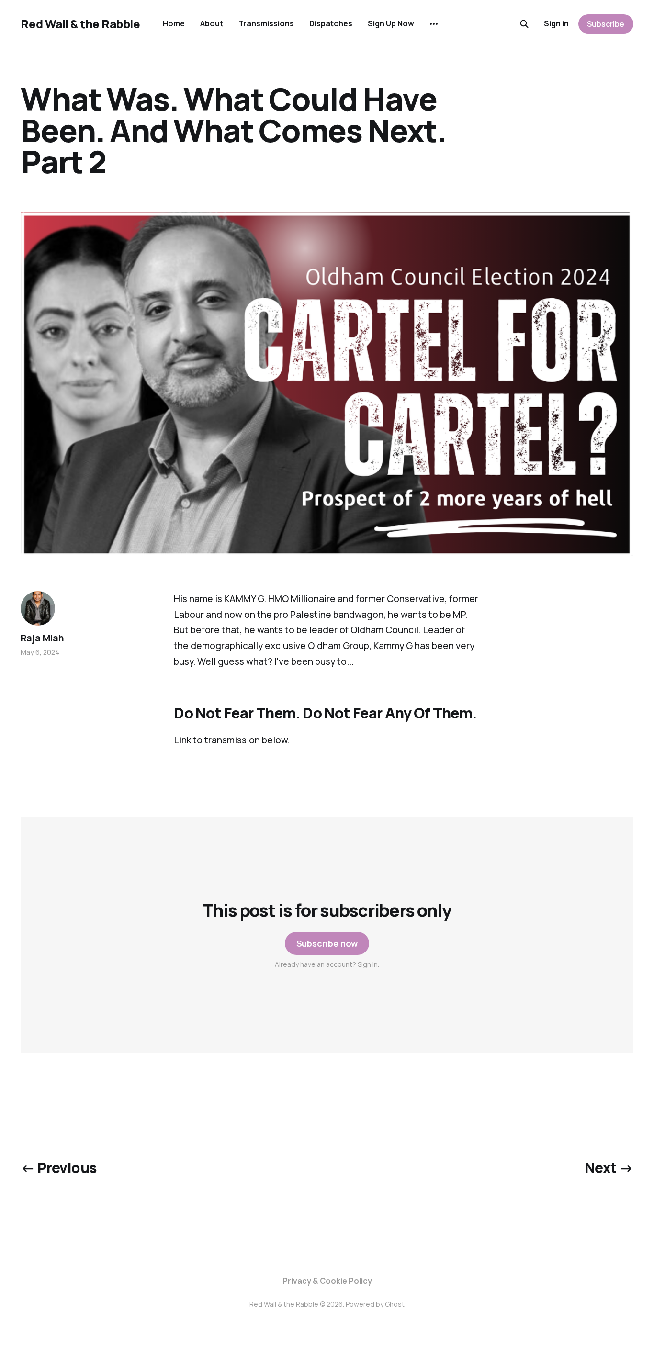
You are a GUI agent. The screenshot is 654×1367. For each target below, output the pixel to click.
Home (174, 23)
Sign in (556, 23)
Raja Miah (42, 638)
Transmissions (266, 23)
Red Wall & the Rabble (80, 24)
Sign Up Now (391, 23)
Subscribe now (327, 943)
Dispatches (330, 23)
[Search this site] (524, 24)
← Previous (58, 1167)
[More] (434, 24)
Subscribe (605, 24)
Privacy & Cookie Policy (327, 1281)
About (211, 23)
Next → (609, 1167)
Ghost (395, 1304)
